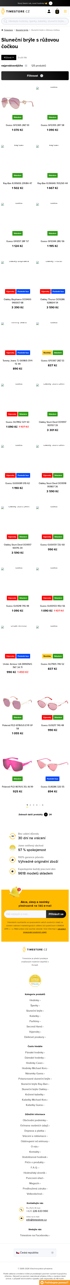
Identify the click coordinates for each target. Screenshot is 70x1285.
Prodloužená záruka (34, 1188)
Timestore (8, 30)
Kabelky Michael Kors (34, 1100)
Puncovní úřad (34, 1178)
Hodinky (34, 1000)
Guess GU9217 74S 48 (52, 725)
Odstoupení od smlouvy (34, 1141)
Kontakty (34, 1152)
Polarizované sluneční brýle (34, 1079)
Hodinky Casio (34, 1063)
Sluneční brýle (22, 30)
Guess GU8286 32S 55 (52, 786)
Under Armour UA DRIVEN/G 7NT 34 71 (17, 665)
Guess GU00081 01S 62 (17, 483)
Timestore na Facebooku (34, 1235)
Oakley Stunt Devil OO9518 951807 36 (52, 485)
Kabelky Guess (34, 1105)
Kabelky (34, 1016)
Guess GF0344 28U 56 (52, 241)
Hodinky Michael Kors (34, 1068)
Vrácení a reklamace (34, 1136)
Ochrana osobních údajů (34, 1125)
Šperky (34, 1005)
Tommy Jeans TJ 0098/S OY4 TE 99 (17, 362)
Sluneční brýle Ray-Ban (34, 1084)
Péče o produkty (34, 1162)
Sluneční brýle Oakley (34, 1089)
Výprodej (34, 1032)
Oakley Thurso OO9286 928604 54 (52, 301)
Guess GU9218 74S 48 (17, 606)
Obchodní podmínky (34, 1120)
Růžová (7, 57)
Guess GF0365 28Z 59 (17, 125)
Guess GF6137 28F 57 (17, 241)
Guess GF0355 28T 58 (52, 125)
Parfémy (34, 1021)
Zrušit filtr (22, 57)
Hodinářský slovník (34, 1173)
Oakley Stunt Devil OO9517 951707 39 (52, 423)
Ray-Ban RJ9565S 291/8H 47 (17, 183)
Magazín (34, 1183)
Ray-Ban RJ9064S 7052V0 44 (52, 183)
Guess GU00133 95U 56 (52, 606)
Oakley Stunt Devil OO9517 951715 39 (17, 546)
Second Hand (34, 1026)
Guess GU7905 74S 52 (52, 664)
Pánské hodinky (34, 1052)
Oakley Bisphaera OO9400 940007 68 (17, 301)
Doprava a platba (34, 1131)
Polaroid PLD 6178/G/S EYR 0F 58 (17, 727)
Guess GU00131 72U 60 (52, 544)
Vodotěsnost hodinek (34, 1157)
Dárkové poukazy (34, 1037)
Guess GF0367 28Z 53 (52, 360)
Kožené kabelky (34, 1094)
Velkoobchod (34, 1194)
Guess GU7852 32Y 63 (17, 422)
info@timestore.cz (36, 1220)
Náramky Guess (34, 1073)
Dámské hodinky (34, 1058)
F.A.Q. (34, 1167)
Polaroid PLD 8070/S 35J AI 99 (17, 786)
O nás (34, 1146)
